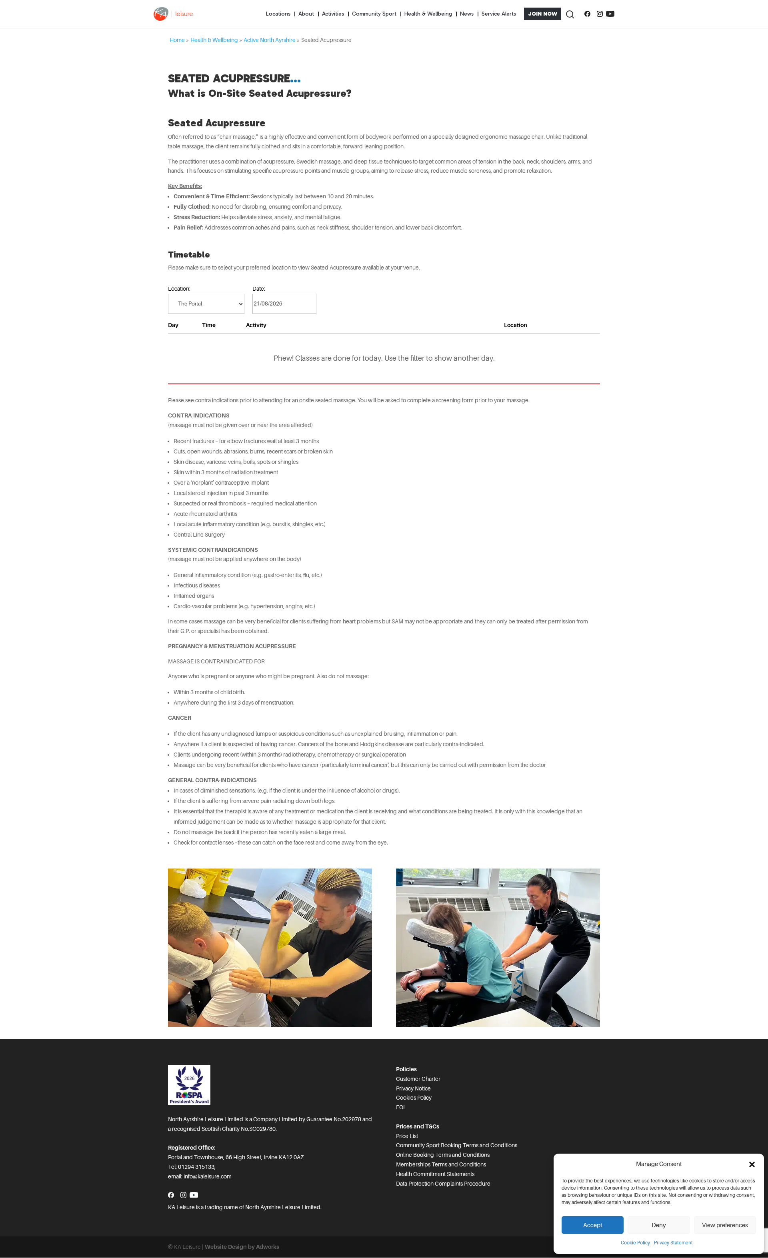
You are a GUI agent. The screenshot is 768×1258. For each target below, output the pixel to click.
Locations (278, 13)
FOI (400, 1107)
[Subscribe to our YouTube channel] (610, 14)
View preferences (725, 1225)
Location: (179, 289)
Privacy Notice (413, 1088)
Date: (258, 289)
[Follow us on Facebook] (587, 14)
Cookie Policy (635, 1243)
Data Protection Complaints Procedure (443, 1183)
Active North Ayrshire (270, 40)
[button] (752, 1164)
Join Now (542, 13)
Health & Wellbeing (428, 13)
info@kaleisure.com (208, 1176)
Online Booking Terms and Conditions (443, 1155)
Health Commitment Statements (435, 1174)
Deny (659, 1225)
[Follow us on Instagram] (600, 14)
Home (177, 40)
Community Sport (374, 13)
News (467, 13)
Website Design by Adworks (242, 1247)
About (306, 13)
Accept (592, 1225)
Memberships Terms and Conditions (441, 1164)
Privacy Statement (673, 1243)
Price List (407, 1136)
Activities (333, 13)
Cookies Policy (414, 1097)
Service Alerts (499, 13)
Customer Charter (418, 1079)
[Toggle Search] (569, 14)
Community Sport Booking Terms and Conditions (456, 1145)
